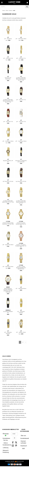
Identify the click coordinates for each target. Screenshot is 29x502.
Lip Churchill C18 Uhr (21, 181)
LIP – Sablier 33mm (21, 332)
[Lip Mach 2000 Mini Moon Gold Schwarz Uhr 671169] (21, 64)
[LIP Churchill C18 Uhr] (8, 167)
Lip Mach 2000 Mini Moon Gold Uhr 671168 (8, 201)
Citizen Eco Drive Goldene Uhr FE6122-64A (21, 224)
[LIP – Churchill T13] (21, 44)
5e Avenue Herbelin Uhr (8, 312)
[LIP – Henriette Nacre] (21, 275)
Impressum (23, 445)
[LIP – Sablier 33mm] (21, 318)
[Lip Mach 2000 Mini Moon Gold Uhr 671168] (8, 187)
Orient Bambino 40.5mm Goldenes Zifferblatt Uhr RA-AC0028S (8, 290)
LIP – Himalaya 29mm (8, 141)
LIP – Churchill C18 (8, 58)
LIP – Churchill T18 (21, 99)
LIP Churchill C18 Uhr (8, 181)
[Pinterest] (16, 445)
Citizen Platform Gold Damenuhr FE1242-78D (8, 223)
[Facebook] (13, 442)
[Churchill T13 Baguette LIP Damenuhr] (21, 147)
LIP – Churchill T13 (21, 58)
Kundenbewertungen (23, 438)
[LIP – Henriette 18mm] (21, 25)
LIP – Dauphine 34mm (8, 244)
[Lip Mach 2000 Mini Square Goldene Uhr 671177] (21, 187)
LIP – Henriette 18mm (21, 38)
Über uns (23, 435)
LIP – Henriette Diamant (21, 312)
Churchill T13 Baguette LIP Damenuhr (21, 161)
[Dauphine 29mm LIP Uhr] (8, 147)
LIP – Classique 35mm (21, 141)
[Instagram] (13, 445)
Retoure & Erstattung (6, 451)
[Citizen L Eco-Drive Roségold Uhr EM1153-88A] (21, 231)
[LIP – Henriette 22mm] (8, 253)
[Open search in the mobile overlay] (14, 6)
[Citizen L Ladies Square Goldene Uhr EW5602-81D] (21, 253)
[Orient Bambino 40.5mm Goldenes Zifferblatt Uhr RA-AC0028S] (8, 275)
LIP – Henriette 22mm (8, 266)
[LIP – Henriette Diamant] (21, 298)
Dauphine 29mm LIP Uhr (8, 161)
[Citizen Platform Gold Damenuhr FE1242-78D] (8, 209)
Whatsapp (6, 433)
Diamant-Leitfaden (23, 442)
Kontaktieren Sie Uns (6, 439)
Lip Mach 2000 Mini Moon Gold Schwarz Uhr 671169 (21, 79)
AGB (23, 448)
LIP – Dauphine (8, 38)
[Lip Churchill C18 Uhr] (21, 167)
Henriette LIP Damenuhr (8, 78)
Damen (10, 10)
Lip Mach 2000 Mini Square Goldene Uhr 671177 (21, 202)
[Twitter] (16, 442)
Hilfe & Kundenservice (6, 444)
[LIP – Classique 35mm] (21, 127)
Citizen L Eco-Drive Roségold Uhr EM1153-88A (21, 246)
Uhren (7, 10)
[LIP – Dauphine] (8, 25)
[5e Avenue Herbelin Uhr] (8, 298)
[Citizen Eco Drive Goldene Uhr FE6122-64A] (21, 209)
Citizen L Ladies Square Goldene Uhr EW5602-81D (21, 268)
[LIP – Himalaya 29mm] (8, 127)
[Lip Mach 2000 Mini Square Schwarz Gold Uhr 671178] (8, 86)
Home (3, 10)
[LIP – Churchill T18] (21, 86)
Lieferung (5, 447)
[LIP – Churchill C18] (8, 44)
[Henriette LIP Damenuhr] (8, 64)
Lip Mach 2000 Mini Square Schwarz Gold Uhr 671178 (8, 101)
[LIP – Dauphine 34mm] (8, 231)
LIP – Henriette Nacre (21, 288)
